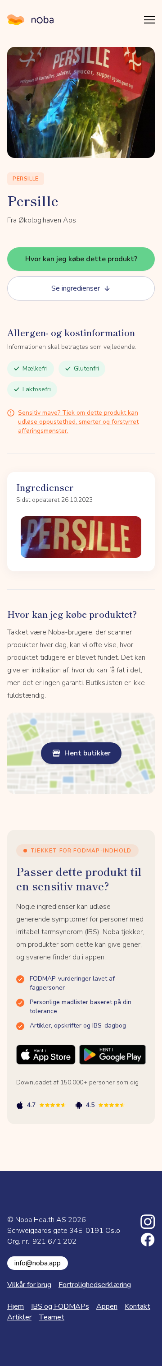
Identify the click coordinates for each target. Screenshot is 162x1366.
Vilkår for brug (29, 1285)
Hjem (15, 1306)
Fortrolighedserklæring (94, 1285)
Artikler (19, 1317)
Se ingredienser (75, 288)
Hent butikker (87, 753)
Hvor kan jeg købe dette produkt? (81, 259)
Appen (106, 1306)
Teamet (51, 1317)
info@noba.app (37, 1263)
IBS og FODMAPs (60, 1306)
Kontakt (137, 1306)
